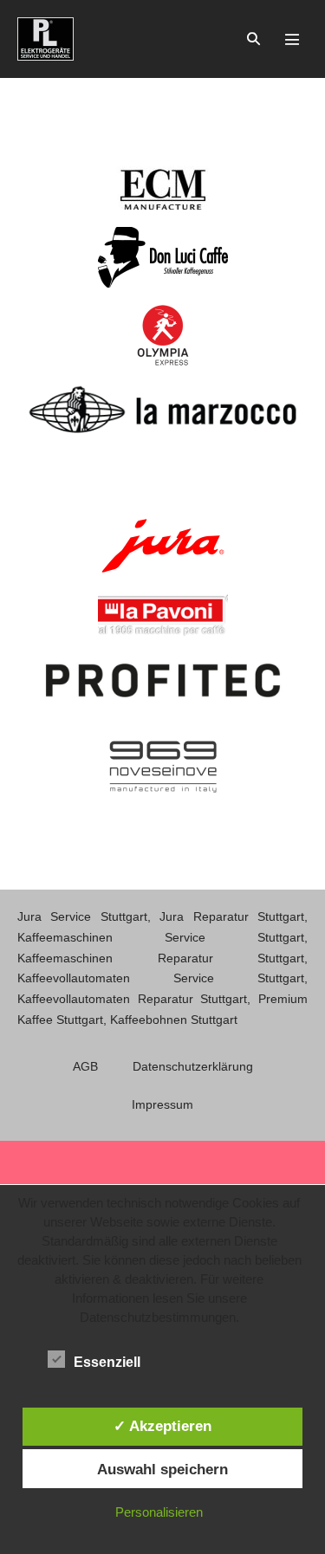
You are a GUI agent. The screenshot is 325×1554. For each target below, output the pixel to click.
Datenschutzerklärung (193, 1066)
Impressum (162, 1104)
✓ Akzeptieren (162, 1426)
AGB (85, 1066)
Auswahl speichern (162, 1469)
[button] (253, 39)
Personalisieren (159, 1512)
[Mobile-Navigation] (292, 39)
